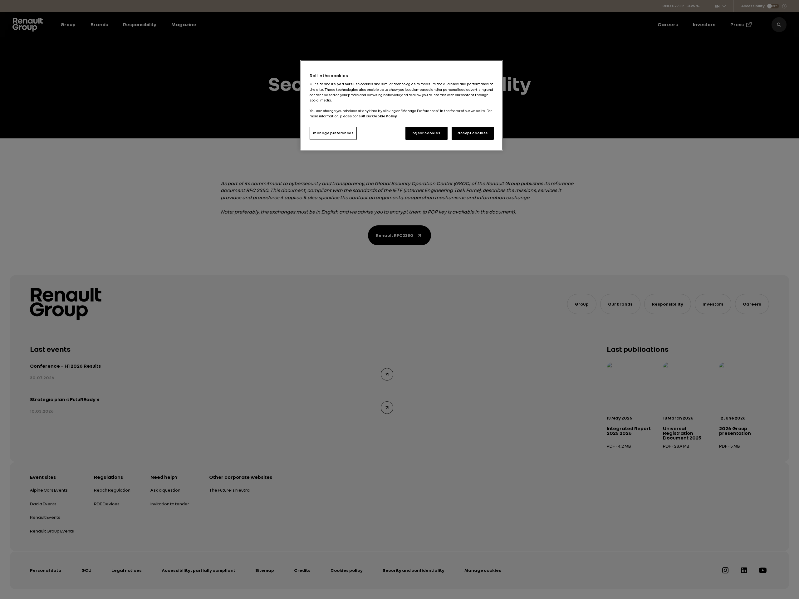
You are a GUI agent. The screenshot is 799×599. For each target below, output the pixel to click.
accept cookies (473, 133)
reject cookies (426, 133)
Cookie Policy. (384, 116)
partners (344, 84)
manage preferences (333, 133)
